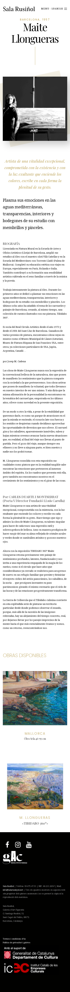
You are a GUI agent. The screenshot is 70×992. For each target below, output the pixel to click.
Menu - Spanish (52, 8)
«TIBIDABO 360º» (35, 823)
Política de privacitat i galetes (16, 942)
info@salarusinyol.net (13, 890)
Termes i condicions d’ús (14, 939)
